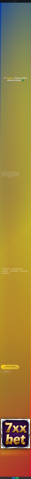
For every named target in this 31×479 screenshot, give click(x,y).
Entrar (13, 477)
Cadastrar (17, 477)
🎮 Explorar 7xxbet (6, 371)
